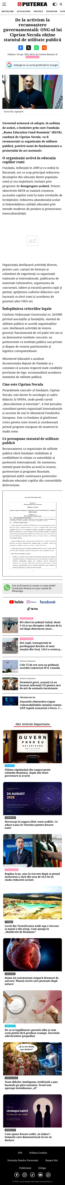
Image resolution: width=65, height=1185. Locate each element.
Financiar (51, 11)
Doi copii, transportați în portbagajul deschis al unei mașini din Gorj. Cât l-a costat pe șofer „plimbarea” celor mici (40, 646)
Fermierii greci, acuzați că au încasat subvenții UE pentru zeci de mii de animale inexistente (40, 685)
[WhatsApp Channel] (48, 1174)
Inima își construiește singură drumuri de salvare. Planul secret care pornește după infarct (32, 981)
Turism (9, 922)
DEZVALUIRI (8, 11)
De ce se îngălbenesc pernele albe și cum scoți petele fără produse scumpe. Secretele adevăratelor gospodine (32, 1033)
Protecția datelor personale (22, 1160)
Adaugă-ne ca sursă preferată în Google (35, 65)
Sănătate (10, 974)
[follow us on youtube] (16, 602)
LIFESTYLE (10, 1026)
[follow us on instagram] (31, 602)
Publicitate (25, 1167)
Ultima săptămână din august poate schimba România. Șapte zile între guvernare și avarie (27, 772)
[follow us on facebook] (48, 602)
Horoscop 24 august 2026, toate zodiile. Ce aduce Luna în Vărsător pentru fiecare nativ (31, 824)
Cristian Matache (46, 54)
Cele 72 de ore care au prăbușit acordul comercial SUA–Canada (40, 666)
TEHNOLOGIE (11, 1078)
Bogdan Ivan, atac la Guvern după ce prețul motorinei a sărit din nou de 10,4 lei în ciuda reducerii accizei (32, 877)
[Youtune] (40, 1174)
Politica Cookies (38, 1152)
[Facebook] (16, 1174)
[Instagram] (24, 1174)
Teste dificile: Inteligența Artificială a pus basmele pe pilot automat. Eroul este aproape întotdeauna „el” (31, 1085)
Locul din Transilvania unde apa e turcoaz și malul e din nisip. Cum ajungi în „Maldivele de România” (32, 929)
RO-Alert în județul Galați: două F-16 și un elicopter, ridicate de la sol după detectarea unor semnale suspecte (41, 625)
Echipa (42, 1167)
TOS (20, 1152)
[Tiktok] (32, 1174)
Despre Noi (51, 1160)
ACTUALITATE (23, 11)
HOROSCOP (10, 817)
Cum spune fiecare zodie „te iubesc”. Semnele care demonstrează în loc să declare (28, 1137)
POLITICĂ (38, 11)
